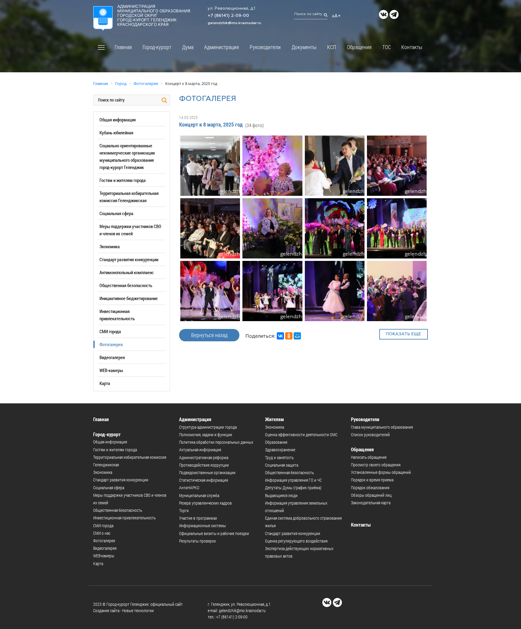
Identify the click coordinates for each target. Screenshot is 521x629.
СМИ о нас (101, 533)
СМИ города (110, 331)
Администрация (221, 47)
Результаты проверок (197, 541)
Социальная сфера (116, 213)
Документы (304, 47)
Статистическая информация (203, 480)
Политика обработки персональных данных (216, 442)
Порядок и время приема (372, 480)
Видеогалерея (112, 357)
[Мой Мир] (297, 336)
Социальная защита (281, 465)
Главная (123, 47)
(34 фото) (254, 125)
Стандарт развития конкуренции (128, 259)
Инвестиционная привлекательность (124, 518)
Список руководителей (370, 434)
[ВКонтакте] (280, 336)
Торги (184, 510)
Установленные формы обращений (381, 472)
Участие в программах (198, 518)
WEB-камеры (111, 370)
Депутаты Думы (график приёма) (293, 487)
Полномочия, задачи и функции (205, 434)
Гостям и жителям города (122, 180)
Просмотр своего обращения (375, 465)
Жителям (274, 419)
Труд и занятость (279, 457)
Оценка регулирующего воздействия (296, 541)
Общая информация (117, 120)
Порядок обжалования (370, 487)
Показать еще (403, 334)
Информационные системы (202, 525)
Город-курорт (157, 47)
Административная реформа (203, 457)
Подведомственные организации (207, 472)
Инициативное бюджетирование (128, 298)
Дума (188, 47)
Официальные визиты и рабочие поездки (214, 533)
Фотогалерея (111, 344)
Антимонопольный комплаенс (126, 272)
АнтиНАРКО (189, 487)
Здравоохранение (280, 449)
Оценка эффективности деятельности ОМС (301, 434)
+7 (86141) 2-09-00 (228, 16)
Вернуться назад (209, 335)
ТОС (386, 47)
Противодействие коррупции (204, 465)
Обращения (359, 47)
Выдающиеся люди (281, 495)
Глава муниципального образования (382, 427)
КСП (331, 47)
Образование (276, 442)
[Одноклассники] (288, 336)
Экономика (109, 246)
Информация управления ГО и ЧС (293, 480)
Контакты (411, 47)
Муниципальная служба (199, 495)
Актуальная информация (200, 449)
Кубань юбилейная (116, 133)
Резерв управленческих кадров (205, 503)
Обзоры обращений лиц (371, 495)
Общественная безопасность (125, 285)
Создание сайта (106, 610)
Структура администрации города (208, 427)
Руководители (265, 47)
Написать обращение (369, 457)
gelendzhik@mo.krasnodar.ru (234, 23)
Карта (104, 383)
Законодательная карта (370, 502)
